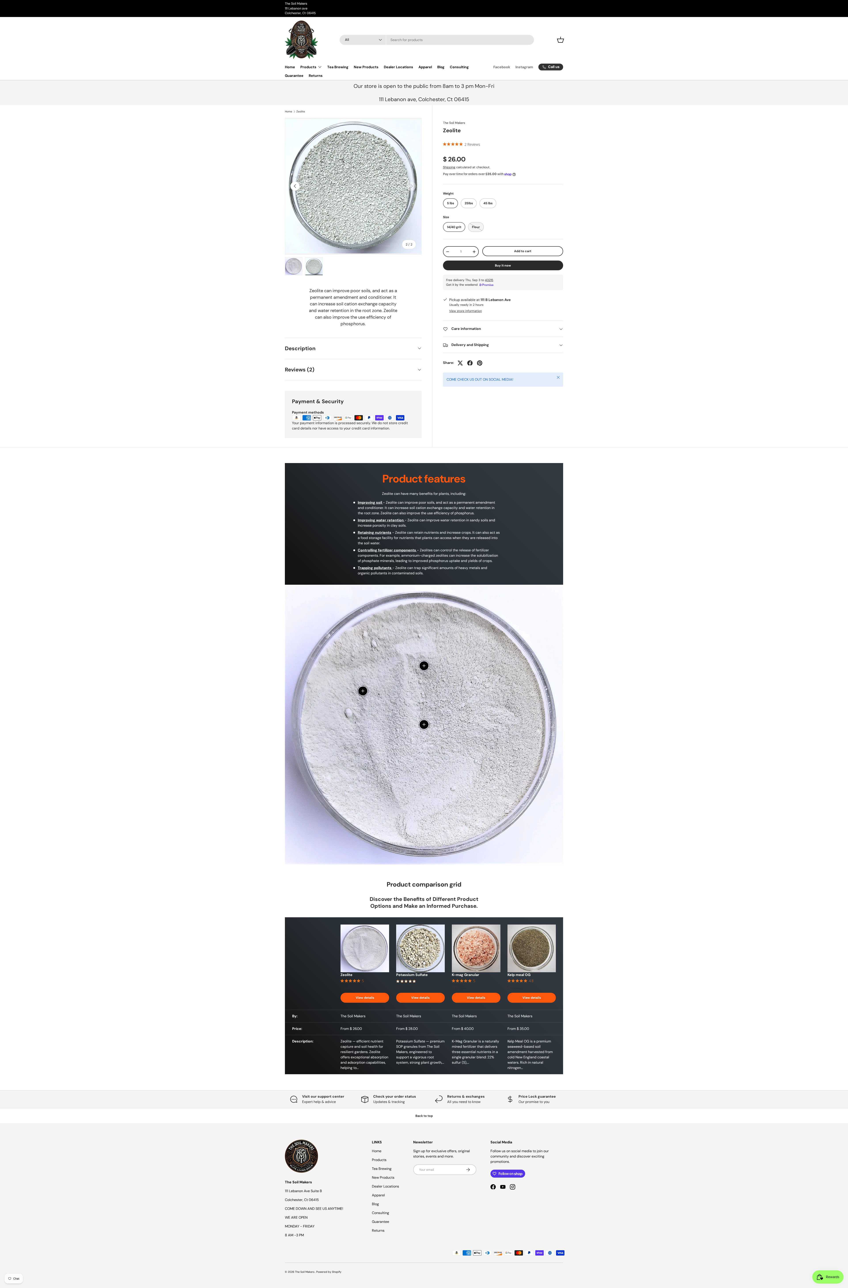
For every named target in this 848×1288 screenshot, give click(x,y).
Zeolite (300, 111)
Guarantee (294, 75)
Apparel (425, 67)
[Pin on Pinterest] (480, 363)
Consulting (459, 67)
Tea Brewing (337, 67)
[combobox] (437, 40)
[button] (560, 40)
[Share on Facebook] (470, 363)
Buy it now (503, 265)
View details (365, 998)
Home (290, 67)
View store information (465, 311)
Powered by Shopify (328, 1272)
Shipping (449, 167)
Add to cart (522, 251)
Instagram (524, 67)
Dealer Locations (398, 67)
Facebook (501, 67)
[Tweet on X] (460, 363)
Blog (441, 67)
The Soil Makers (454, 123)
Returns (316, 75)
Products (308, 67)
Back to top (424, 1116)
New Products (366, 67)
